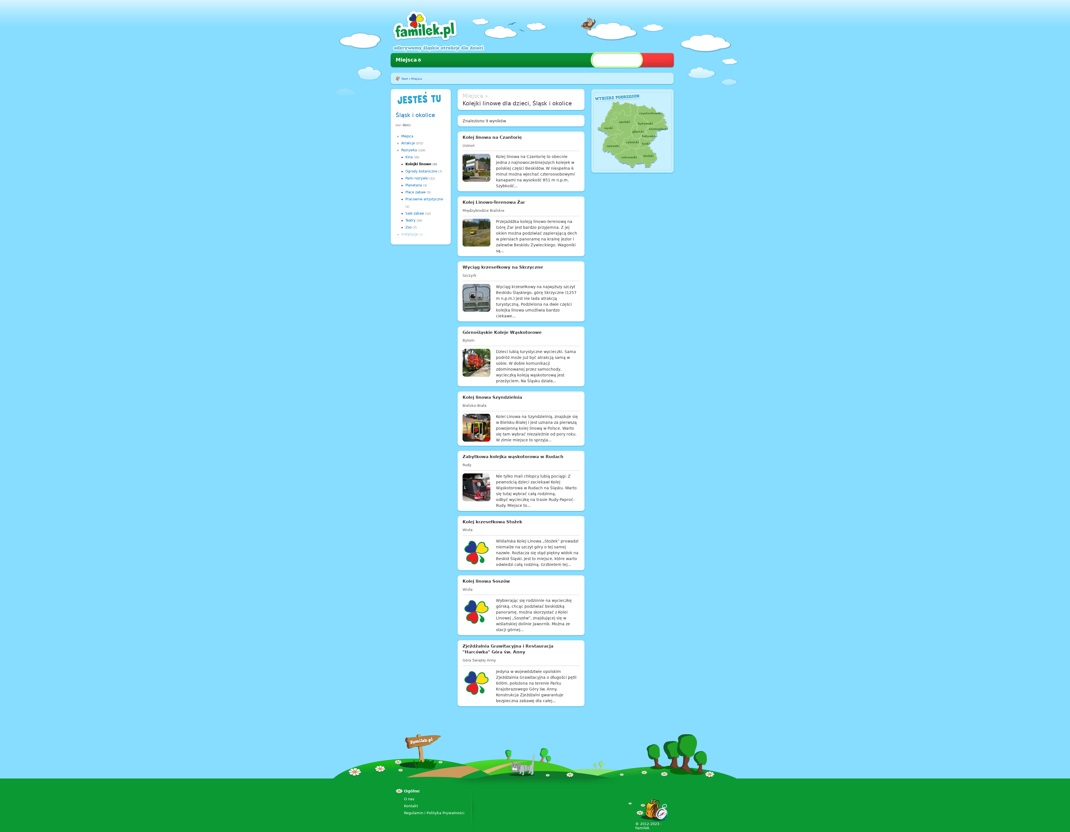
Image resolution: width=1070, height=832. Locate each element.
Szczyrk (469, 275)
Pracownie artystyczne (424, 199)
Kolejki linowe (418, 164)
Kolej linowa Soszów (486, 581)
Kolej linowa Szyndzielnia (492, 397)
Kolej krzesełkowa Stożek (492, 521)
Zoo (408, 227)
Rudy (467, 465)
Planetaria (413, 185)
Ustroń (469, 145)
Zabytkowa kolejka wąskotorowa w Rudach (513, 456)
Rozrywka (409, 150)
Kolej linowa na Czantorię (492, 137)
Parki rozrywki (416, 178)
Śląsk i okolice (415, 115)
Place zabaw (415, 192)
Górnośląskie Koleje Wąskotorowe (502, 332)
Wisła (468, 530)
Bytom (469, 340)
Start (404, 78)
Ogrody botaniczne (421, 171)
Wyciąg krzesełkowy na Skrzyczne (503, 267)
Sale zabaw (414, 213)
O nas (409, 799)
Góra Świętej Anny (479, 660)
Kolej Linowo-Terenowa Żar (494, 202)
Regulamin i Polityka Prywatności (434, 813)
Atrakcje (408, 143)
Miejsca (406, 60)
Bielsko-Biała (475, 405)
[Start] (425, 39)
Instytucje (409, 234)
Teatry (410, 220)
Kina (409, 157)
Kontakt (411, 806)
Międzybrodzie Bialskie (483, 210)
